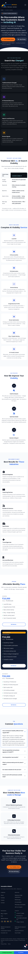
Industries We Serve (19, 930)
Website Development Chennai (5, 927)
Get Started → (14, 624)
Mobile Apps (18, 899)
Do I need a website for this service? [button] (12, 769)
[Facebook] (11, 921)
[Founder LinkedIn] (5, 921)
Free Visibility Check (9, 39)
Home (2, 10)
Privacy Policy (4, 943)
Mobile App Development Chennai (20, 927)
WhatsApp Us (19, 915)
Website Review (4, 918)
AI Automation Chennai (6, 930)
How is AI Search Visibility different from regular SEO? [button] (13, 731)
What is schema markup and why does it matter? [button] (13, 763)
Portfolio (3, 897)
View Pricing (22, 39)
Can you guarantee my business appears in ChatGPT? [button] (11, 751)
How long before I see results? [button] (10, 757)
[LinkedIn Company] (2, 921)
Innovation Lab (4, 932)
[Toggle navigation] (25, 5)
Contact (3, 902)
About (2, 895)
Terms (9, 943)
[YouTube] (8, 921)
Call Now (21, 952)
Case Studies (18, 932)
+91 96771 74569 (20, 913)
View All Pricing (15, 871)
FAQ (2, 916)
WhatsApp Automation (20, 904)
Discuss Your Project (7, 952)
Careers (2, 900)
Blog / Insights (4, 913)
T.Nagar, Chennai (20, 921)
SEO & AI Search (18, 907)
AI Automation (18, 902)
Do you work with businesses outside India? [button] (12, 775)
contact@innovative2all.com (21, 918)
